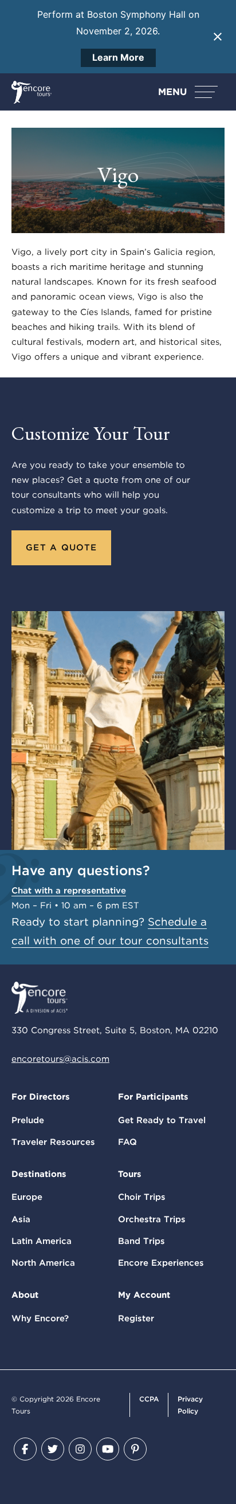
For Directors (40, 1097)
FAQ (127, 1142)
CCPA (149, 1399)
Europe (26, 1197)
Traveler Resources (53, 1142)
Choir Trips (142, 1197)
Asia (20, 1219)
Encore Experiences (161, 1263)
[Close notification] (218, 37)
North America (43, 1263)
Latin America (41, 1241)
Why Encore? (40, 1318)
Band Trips (141, 1241)
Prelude (27, 1120)
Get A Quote (61, 547)
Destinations (38, 1174)
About (24, 1295)
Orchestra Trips (152, 1219)
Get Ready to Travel (162, 1120)
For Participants (153, 1097)
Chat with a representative (68, 890)
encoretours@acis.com (60, 1059)
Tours (129, 1174)
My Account (144, 1295)
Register (136, 1318)
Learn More (118, 57)
